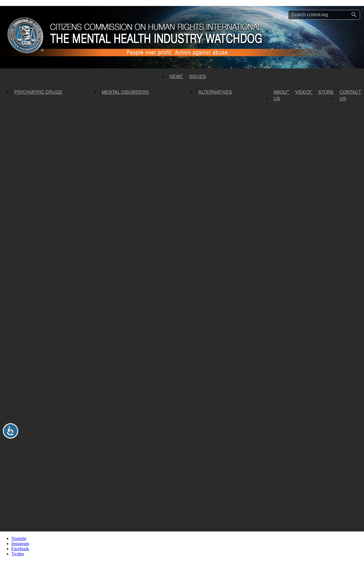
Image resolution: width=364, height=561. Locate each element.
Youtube (18, 538)
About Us (281, 95)
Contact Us (350, 95)
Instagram (20, 543)
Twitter (17, 553)
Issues (197, 76)
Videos (304, 92)
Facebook (20, 548)
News (176, 76)
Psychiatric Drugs (38, 92)
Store (326, 92)
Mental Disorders (125, 92)
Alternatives (215, 92)
